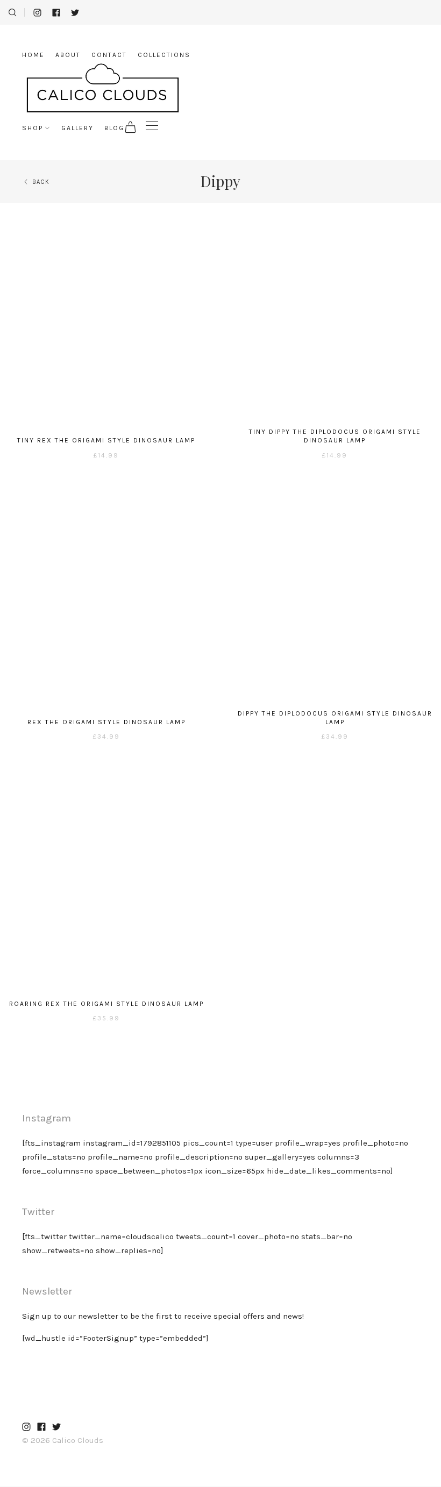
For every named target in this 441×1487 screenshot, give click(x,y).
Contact (109, 55)
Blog (114, 128)
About (68, 55)
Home (33, 55)
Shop (32, 128)
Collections (164, 55)
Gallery (77, 128)
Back (40, 181)
